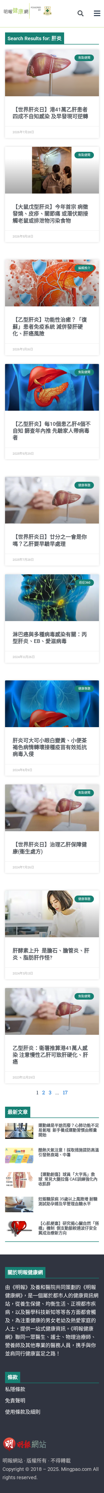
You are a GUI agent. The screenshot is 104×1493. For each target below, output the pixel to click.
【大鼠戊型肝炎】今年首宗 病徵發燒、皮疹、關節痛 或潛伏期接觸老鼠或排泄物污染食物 (50, 214)
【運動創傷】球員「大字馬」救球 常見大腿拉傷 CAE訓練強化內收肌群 (67, 1179)
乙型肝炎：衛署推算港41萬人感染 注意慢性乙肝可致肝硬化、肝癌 (50, 1055)
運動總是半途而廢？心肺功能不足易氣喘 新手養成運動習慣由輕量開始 (68, 1130)
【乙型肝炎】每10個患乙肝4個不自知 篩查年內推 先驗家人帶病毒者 (52, 431)
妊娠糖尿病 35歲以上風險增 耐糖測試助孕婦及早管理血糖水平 (67, 1201)
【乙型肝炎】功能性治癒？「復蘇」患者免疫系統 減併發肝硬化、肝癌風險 (50, 327)
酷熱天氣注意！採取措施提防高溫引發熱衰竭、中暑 (68, 1152)
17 (65, 1092)
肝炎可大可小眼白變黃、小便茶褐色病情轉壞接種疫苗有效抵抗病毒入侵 (50, 747)
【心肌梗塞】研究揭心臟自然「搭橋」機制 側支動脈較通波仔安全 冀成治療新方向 (68, 1228)
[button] (97, 13)
